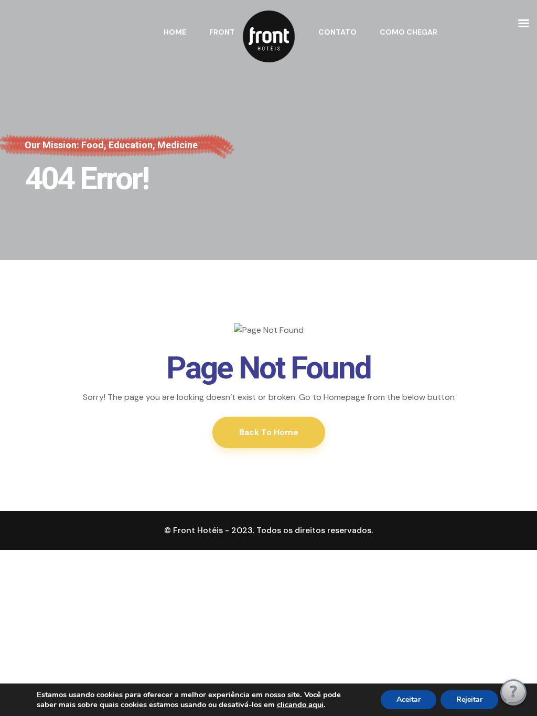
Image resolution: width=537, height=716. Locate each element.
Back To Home (268, 432)
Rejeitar (469, 699)
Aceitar (408, 699)
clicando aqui (300, 704)
